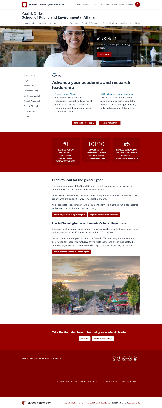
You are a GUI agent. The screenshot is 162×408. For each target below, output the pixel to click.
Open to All (89, 403)
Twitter (114, 358)
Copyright (108, 403)
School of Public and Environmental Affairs (58, 16)
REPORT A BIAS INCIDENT (63, 382)
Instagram (124, 358)
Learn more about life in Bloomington (71, 251)
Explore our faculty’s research (104, 214)
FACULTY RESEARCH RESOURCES (114, 382)
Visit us (84, 338)
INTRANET (133, 382)
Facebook (119, 358)
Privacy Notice (99, 403)
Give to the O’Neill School (36, 358)
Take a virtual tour (109, 123)
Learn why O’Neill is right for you (69, 214)
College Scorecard (78, 403)
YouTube (129, 358)
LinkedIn (135, 358)
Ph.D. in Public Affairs (65, 94)
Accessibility (67, 403)
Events (57, 358)
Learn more (104, 54)
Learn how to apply (103, 338)
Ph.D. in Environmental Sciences (116, 94)
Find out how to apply (84, 123)
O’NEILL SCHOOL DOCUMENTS (87, 382)
